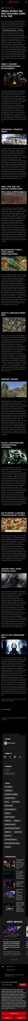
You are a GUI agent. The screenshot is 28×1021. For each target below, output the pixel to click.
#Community (8, 790)
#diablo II (7, 820)
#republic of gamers (11, 794)
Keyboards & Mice (9, 773)
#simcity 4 (8, 832)
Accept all (20, 1017)
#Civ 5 (6, 802)
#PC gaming (8, 787)
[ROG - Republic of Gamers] (14, 2)
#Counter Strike (10, 798)
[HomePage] (2, 966)
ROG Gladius (13, 30)
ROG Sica (21, 30)
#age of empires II (10, 809)
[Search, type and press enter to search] (26, 2)
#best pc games (9, 817)
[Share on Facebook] (5, 757)
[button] (2, 2)
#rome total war (10, 824)
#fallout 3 (8, 836)
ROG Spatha (6, 30)
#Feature (7, 847)
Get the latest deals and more (9, 982)
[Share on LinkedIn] (15, 757)
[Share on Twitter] (10, 757)
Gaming (7, 770)
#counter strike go (10, 839)
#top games (15, 802)
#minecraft (18, 832)
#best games (8, 805)
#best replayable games (12, 843)
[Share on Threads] (20, 757)
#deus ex (7, 813)
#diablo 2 (17, 820)
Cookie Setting (14, 1013)
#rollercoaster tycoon (12, 828)
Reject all (7, 1017)
